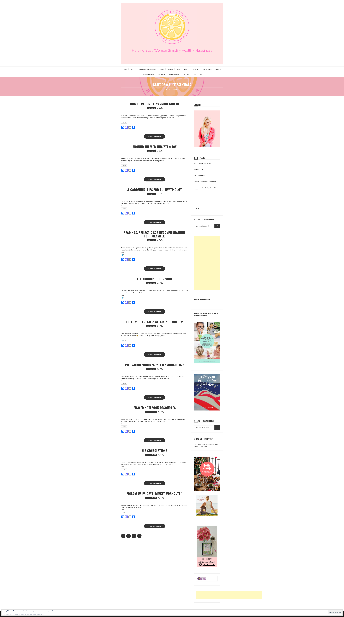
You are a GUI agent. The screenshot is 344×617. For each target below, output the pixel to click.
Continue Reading (154, 136)
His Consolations (154, 450)
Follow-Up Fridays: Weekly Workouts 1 (154, 493)
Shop (194, 74)
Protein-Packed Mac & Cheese (205, 182)
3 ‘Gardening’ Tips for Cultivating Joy (154, 189)
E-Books (186, 74)
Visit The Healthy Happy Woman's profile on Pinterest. (206, 446)
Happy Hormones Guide (202, 163)
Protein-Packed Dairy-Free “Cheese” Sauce (207, 189)
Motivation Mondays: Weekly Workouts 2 (154, 364)
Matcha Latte (198, 169)
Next (139, 536)
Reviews (218, 69)
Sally (161, 108)
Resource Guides (148, 74)
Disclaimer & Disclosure (147, 69)
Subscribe (161, 74)
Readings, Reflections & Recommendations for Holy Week (155, 234)
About (133, 69)
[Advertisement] (207, 263)
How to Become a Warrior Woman (154, 103)
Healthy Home (207, 69)
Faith (162, 69)
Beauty (195, 69)
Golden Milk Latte (200, 176)
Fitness (170, 69)
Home (125, 69)
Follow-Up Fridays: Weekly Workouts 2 (154, 321)
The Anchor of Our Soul (154, 279)
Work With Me (174, 74)
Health (186, 69)
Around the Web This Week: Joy (154, 146)
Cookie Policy (40, 614)
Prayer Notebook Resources (154, 407)
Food (178, 69)
